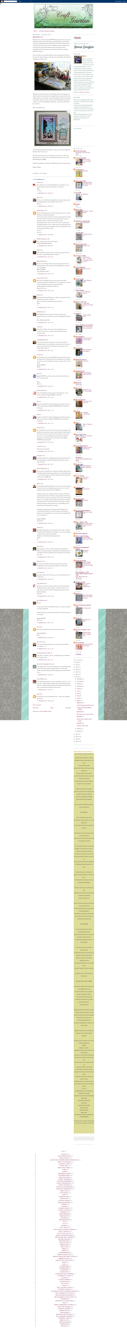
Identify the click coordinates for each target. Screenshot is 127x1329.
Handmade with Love (81, 359)
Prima (64, 1249)
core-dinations (64, 1177)
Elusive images (64, 1200)
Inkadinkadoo (64, 1220)
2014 (77, 674)
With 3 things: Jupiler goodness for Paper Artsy (87, 525)
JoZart (77, 422)
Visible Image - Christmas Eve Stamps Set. (88, 305)
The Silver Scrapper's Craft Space (83, 630)
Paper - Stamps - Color (82, 522)
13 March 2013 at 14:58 (45, 369)
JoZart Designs (40, 210)
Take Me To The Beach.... (86, 620)
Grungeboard (64, 1214)
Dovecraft (64, 1198)
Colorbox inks (63, 1175)
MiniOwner (40, 312)
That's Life (78, 618)
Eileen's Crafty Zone (81, 302)
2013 (77, 677)
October (79, 684)
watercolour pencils (64, 1314)
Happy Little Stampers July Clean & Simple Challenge (88, 596)
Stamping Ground (80, 582)
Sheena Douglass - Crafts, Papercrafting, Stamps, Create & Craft (84, 573)
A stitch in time (79, 169)
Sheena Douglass (63, 1254)
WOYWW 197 (38, 37)
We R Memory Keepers (64, 1316)
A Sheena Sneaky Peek (82, 725)
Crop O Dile (64, 1191)
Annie (38, 182)
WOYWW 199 (80, 703)
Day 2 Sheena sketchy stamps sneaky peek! (88, 327)
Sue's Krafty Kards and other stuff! (83, 605)
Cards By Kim (79, 232)
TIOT (64, 1303)
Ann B (38, 527)
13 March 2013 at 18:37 (45, 464)
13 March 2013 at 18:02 (45, 442)
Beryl (38, 197)
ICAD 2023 (85, 500)
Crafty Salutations (80, 267)
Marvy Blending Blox (64, 1235)
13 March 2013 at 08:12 (45, 193)
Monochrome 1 (86, 222)
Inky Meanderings (80, 399)
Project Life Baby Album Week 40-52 (87, 373)
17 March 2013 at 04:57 (45, 675)
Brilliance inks (64, 1167)
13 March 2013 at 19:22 (45, 479)
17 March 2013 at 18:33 (45, 689)
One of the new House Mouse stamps (88, 644)
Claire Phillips (40, 679)
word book (64, 1324)
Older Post (68, 708)
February (79, 728)
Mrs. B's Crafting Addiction (83, 510)
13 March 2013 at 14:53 (45, 350)
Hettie (38, 295)
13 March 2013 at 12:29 (45, 274)
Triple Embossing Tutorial (64, 1305)
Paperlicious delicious (81, 533)
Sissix (64, 1262)
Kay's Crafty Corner (81, 434)
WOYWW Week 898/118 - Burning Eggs (87, 634)
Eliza (38, 627)
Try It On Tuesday (64, 1306)
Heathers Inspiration (42, 239)
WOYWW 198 (80, 712)
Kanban (64, 1225)
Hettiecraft (78, 382)
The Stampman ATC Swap (64, 1293)
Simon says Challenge (64, 1260)
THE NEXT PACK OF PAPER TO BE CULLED (87, 184)
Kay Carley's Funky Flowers (64, 1229)
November (80, 681)
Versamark (64, 1312)
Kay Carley (40, 642)
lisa (85, 56)
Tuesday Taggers (64, 1308)
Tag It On (64, 1283)
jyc (64, 1221)
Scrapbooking (64, 1252)
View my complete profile (82, 92)
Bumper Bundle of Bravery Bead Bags (87, 466)
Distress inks (64, 1196)
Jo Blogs (78, 411)
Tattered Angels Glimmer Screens (64, 1291)
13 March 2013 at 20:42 (45, 523)
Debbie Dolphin (80, 290)
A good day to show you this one (87, 401)
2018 (77, 665)
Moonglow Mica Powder (64, 1237)
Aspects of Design (64, 1162)
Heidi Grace (64, 1216)
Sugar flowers (64, 1279)
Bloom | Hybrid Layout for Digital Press (87, 161)
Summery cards (86, 245)
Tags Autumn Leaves (64, 1287)
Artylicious (64, 1158)
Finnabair (78, 313)
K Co (64, 1223)
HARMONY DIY (80, 371)
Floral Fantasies (80, 336)
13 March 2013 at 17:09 (45, 397)
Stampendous (64, 1268)
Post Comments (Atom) (45, 711)
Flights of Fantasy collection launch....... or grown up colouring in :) (88, 564)
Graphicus (64, 1212)
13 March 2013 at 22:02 (45, 579)
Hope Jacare (79, 388)
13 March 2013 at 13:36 (45, 322)
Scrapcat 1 (39, 561)
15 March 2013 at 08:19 (45, 637)
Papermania (64, 1245)
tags (64, 1285)
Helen (38, 250)
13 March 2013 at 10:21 (45, 257)
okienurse (39, 455)
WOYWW (64, 1326)
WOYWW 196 (80, 723)
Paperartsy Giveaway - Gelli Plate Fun (88, 447)
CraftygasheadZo (41, 340)
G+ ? (77, 205)
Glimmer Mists (63, 1208)
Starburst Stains (64, 1276)
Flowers (64, 1204)
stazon (64, 1278)
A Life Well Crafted (81, 151)
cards (64, 1171)
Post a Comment (37, 705)
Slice (64, 1264)
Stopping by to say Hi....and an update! (87, 390)
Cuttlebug (64, 1193)
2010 (77, 739)
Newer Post (35, 708)
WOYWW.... (86, 171)
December (79, 679)
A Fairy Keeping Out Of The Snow (85, 705)
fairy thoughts (40, 583)
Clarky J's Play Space (81, 244)
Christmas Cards (64, 1173)
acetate (64, 1154)
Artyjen (78, 204)
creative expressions (64, 1187)
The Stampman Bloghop (64, 1295)
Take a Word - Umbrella (86, 477)
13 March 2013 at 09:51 (45, 246)
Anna (38, 327)
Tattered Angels (64, 1289)
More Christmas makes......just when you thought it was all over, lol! (87, 259)
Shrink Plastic (64, 1258)
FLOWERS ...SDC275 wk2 (86, 413)
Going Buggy (79, 348)
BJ (37, 401)
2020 (77, 662)
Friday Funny (79, 384)
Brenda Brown (40, 261)
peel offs (64, 1247)
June (78, 693)
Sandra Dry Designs (81, 560)
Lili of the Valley (64, 1233)
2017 (77, 667)
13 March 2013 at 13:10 (45, 307)
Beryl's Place (79, 209)
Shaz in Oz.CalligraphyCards (44, 664)
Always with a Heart (81, 181)
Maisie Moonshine (41, 468)
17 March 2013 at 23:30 (45, 701)
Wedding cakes (64, 1318)
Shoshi (38, 483)
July (78, 691)
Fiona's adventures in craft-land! (84, 325)
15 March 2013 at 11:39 (45, 649)
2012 (77, 734)
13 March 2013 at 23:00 (45, 596)
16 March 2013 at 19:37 (45, 660)
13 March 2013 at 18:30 (45, 451)
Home (35, 31)
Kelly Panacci (64, 1231)
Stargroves (78, 593)
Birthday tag (85, 194)
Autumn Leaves (64, 1164)
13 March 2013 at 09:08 (45, 234)
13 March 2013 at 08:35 (45, 206)
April (38, 694)
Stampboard (64, 1266)
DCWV (64, 1194)
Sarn (38, 373)
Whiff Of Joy (64, 1320)
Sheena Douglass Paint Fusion (64, 1256)
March (79, 700)
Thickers (64, 1299)
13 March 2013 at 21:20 (45, 557)
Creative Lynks (80, 279)
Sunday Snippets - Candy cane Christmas (88, 538)
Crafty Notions (64, 1185)
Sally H (39, 546)
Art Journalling (64, 1156)
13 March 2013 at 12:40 (45, 290)
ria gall (39, 354)
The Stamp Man (80, 642)
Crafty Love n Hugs (81, 256)
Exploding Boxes (64, 1202)
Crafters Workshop (64, 1181)
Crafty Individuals (64, 1183)
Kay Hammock (40, 600)
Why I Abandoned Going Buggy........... (87, 350)
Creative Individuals (64, 1189)
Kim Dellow (79, 457)
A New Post (85, 361)
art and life (78, 192)
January (79, 731)
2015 (77, 672)
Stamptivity (64, 1272)
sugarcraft (64, 1281)
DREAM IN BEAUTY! (86, 551)
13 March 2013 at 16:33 (45, 386)
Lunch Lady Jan (41, 278)
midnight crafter (80, 487)
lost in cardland (80, 476)
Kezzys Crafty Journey (82, 446)
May (78, 696)
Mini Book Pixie (80, 499)
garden (64, 1206)
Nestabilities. (64, 1241)
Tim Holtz (78, 654)
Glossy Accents (64, 1210)
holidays (64, 1218)
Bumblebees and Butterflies (83, 221)
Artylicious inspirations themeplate (64, 1160)
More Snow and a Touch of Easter (85, 714)
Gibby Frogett (40, 390)
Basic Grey (64, 1165)
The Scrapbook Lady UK (43, 653)
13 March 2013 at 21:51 (45, 568)
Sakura (64, 1250)
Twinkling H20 (64, 1310)
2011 (77, 736)
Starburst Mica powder (64, 1274)
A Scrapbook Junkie (81, 158)
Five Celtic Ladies (87, 608)
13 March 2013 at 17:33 (45, 410)
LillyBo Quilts (79, 464)
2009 (77, 741)
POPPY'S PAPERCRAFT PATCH (82, 548)
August (79, 688)
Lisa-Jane (39, 572)
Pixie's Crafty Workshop (82, 536)
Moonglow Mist (64, 1239)
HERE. (44, 159)
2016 (77, 669)
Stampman (64, 1270)
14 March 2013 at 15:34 (45, 622)
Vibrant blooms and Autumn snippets (87, 338)
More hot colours (86, 268)
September (80, 686)
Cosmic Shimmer (64, 1179)
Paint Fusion (64, 1243)
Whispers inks (64, 1322)
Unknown (39, 427)
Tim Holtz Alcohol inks (64, 1301)
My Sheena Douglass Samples (46, 31)
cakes (64, 1169)
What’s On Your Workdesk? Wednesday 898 (86, 585)
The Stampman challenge (64, 1297)
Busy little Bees (86, 489)
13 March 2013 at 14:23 (45, 335)
